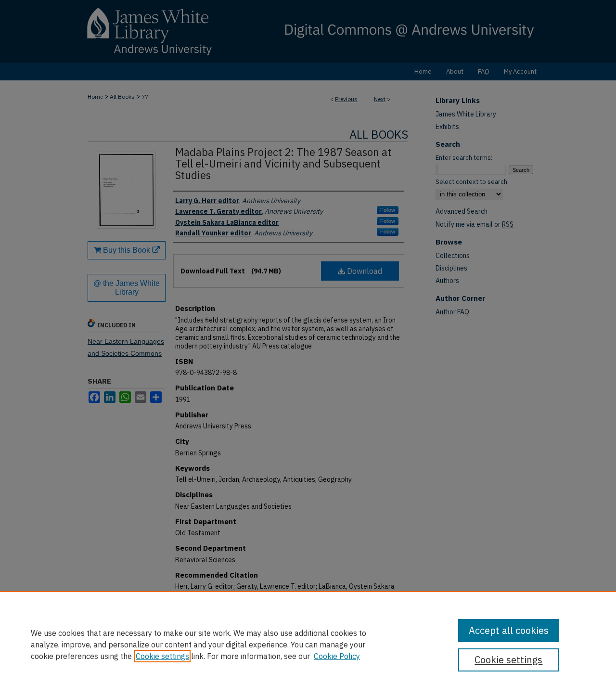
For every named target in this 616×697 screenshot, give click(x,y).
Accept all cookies (509, 630)
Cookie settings (162, 656)
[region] (308, 644)
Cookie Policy (337, 656)
